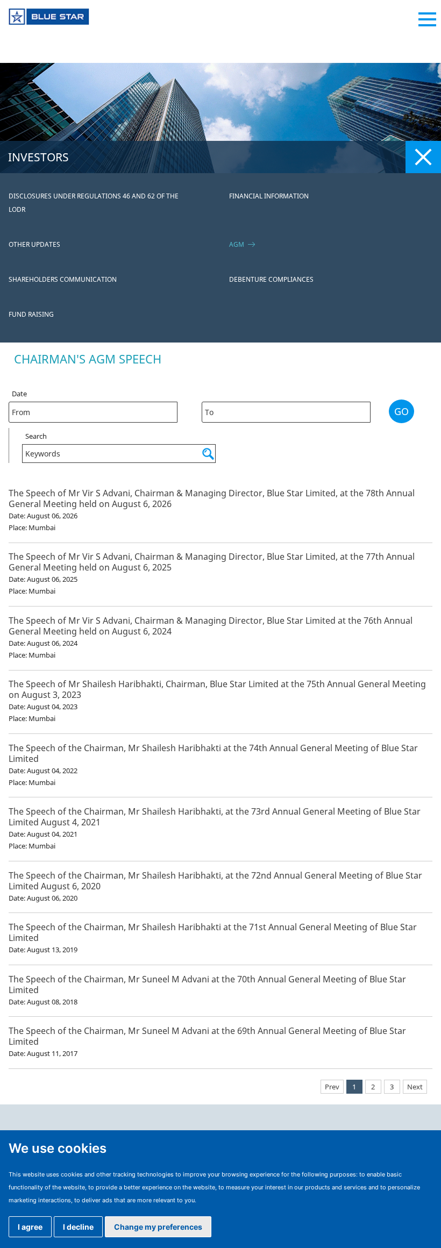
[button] (183, 408)
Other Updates (34, 244)
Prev (332, 1087)
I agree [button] (30, 1226)
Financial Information (269, 196)
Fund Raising (31, 314)
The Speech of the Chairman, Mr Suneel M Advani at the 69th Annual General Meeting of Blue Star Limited (207, 1036)
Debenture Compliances (271, 279)
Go (401, 411)
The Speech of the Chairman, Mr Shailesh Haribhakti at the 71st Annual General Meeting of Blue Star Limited (213, 932)
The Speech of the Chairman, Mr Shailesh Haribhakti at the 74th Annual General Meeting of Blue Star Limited (213, 753)
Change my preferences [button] (158, 1226)
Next (415, 1087)
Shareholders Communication (63, 279)
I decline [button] (78, 1226)
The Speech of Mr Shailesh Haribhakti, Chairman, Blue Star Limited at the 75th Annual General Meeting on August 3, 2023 (217, 689)
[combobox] (93, 412)
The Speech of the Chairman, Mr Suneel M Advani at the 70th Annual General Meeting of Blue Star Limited (207, 984)
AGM (236, 244)
